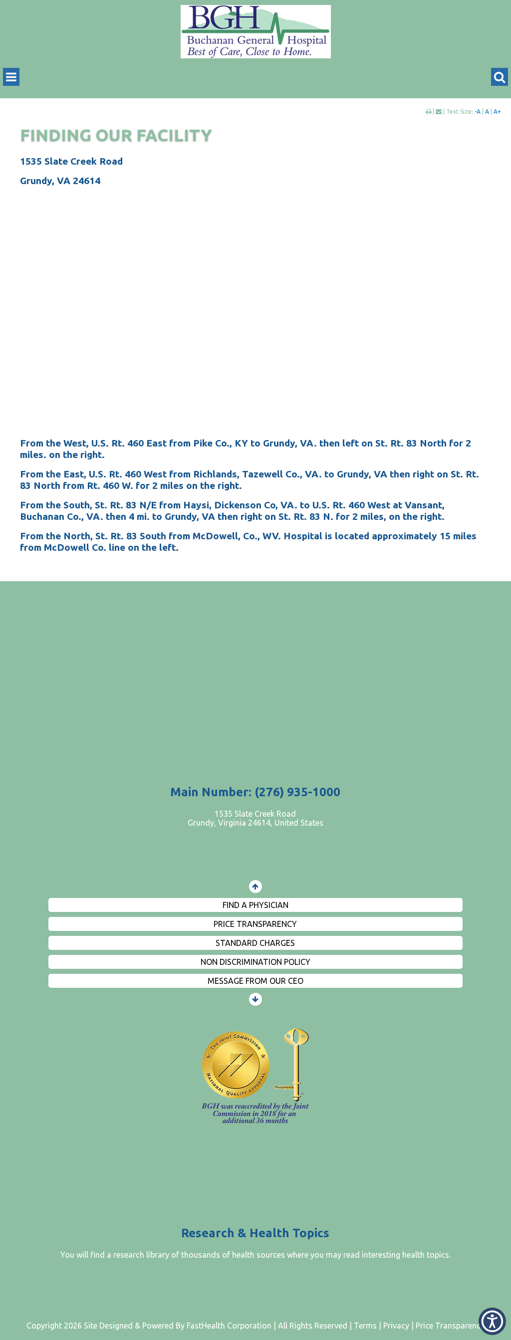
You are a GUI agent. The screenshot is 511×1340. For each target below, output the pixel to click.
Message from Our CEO (255, 980)
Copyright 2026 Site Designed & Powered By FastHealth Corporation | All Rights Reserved (186, 1325)
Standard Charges (255, 942)
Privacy (396, 1325)
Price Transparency (255, 923)
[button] (492, 1321)
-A (478, 111)
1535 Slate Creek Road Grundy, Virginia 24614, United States (255, 818)
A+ (497, 111)
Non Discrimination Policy (255, 961)
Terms (365, 1325)
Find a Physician (255, 904)
